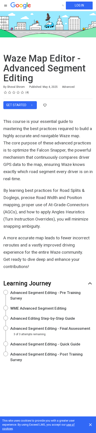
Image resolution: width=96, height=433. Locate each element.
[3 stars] (14, 92)
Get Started (16, 105)
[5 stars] (22, 92)
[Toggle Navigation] (5, 5)
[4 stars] (18, 92)
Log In (79, 5)
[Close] (90, 424)
